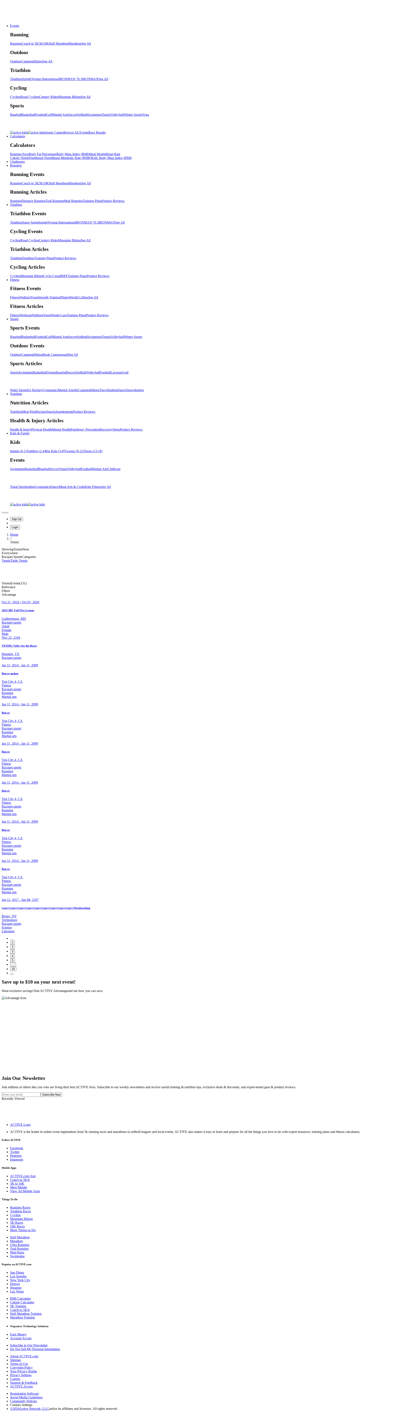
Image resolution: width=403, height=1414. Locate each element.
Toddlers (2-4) (35, 451)
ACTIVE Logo (20, 1124)
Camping (27, 61)
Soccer (72, 114)
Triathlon (16, 79)
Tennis (106, 114)
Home (14, 534)
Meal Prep (29, 411)
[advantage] (3, 512)
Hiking (38, 61)
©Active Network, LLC (29, 1408)
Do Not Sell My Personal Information (35, 1349)
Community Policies (23, 1401)
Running (16, 43)
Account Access (20, 1338)
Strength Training (48, 297)
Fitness (14, 279)
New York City (20, 1280)
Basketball (28, 114)
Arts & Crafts (76, 487)
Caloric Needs (19, 158)
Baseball (15, 114)
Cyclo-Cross (51, 276)
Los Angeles (18, 1276)
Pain (74, 429)
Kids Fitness (93, 487)
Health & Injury (20, 429)
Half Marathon (58, 43)
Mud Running (73, 201)
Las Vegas (17, 1291)
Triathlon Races (20, 1211)
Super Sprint (30, 222)
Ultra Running (19, 1245)
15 (13, 969)
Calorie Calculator (22, 1302)
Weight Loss (58, 315)
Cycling (15, 97)
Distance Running (34, 201)
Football (40, 114)
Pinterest (15, 1155)
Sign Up (16, 519)
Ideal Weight (97, 154)
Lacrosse (116, 372)
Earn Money (18, 1334)
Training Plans (92, 201)
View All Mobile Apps (25, 1191)
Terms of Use (19, 1364)
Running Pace (19, 154)
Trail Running (55, 201)
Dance (121, 390)
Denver (15, 1284)
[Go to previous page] (11, 939)
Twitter (15, 1152)
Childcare (114, 469)
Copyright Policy (21, 1367)
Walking (24, 297)
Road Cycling (30, 97)
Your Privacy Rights (23, 1371)
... (13, 964)
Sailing (112, 390)
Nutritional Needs (40, 158)
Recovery (106, 429)
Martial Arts (60, 114)
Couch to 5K (30, 43)
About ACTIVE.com (24, 1356)
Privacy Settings (20, 1375)
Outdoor (15, 61)
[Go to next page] (11, 974)
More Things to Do (23, 1230)
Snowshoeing (135, 390)
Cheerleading (26, 487)
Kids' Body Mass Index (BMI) (111, 158)
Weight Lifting (78, 297)
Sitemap (15, 1360)
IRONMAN (90, 79)
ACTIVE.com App (23, 1176)
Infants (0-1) (18, 451)
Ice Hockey (34, 390)
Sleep (116, 429)
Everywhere (10, 553)
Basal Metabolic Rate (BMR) (71, 158)
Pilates (64, 297)
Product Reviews (113, 201)
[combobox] (201, 587)
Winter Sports (133, 114)
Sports (14, 319)
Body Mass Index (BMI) (72, 154)
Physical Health (41, 429)
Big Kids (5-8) (55, 451)
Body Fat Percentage (42, 154)
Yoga (145, 114)
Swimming (94, 114)
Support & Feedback (24, 1382)
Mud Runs (17, 1252)
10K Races (17, 1226)
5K (41, 43)
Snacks (51, 411)
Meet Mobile (18, 1187)
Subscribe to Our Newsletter (29, 1345)
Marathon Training (22, 1317)
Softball (82, 114)
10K (46, 43)
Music (63, 487)
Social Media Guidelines (26, 1397)
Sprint (26, 79)
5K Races (16, 1222)
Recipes (41, 411)
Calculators (17, 136)
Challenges (17, 161)
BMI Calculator (20, 1298)
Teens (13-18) (93, 451)
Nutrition (16, 394)
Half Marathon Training (26, 1313)
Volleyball (117, 114)
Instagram (16, 1159)
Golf (49, 114)
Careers (15, 1379)
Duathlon (28, 258)
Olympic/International (44, 79)
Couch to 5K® (20, 1180)
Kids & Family (20, 433)
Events (14, 25)
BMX (64, 276)
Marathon (74, 43)
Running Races (20, 1207)
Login (15, 527)
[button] (201, 591)
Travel (103, 390)
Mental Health (61, 429)
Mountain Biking (69, 97)
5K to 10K (17, 1183)
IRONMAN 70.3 (70, 79)
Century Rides (48, 97)
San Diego (17, 1272)
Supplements (64, 411)
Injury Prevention (88, 429)
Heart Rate (113, 154)
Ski (76, 390)
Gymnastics (50, 390)
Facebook (16, 1148)
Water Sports (18, 390)
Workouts (25, 315)
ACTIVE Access (21, 1386)
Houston (15, 1287)
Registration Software (24, 1393)
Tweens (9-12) (74, 451)
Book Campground (55, 354)
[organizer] (6, 512)
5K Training (18, 1306)
